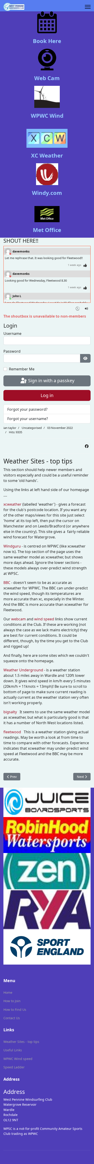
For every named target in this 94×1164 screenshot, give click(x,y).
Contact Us (11, 1018)
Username (12, 333)
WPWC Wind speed (17, 1059)
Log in (47, 395)
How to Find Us (14, 1009)
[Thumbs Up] (85, 265)
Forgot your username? (27, 418)
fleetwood (12, 731)
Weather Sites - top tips (21, 1041)
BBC (6, 582)
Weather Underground (23, 669)
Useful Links (12, 1050)
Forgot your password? (27, 409)
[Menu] (88, 7)
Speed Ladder (14, 1067)
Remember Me (21, 369)
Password (12, 351)
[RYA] (47, 909)
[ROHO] (47, 835)
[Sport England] (47, 947)
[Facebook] (87, 446)
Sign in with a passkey (50, 380)
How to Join (12, 1001)
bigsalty (10, 711)
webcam (18, 618)
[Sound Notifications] (87, 308)
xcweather (12, 504)
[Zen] (47, 871)
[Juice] (47, 802)
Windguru (12, 546)
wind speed (44, 618)
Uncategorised (32, 428)
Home (7, 992)
